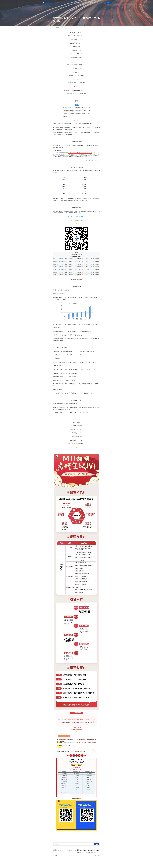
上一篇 (55, 849)
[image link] (43, 2)
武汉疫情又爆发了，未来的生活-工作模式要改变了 (64, 851)
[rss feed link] (99, 855)
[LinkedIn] (95, 855)
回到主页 (55, 855)
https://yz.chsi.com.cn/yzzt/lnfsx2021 (76, 216)
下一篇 (78, 849)
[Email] (98, 855)
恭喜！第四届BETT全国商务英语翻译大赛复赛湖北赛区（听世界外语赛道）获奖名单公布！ (88, 851)
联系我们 (109, 3)
